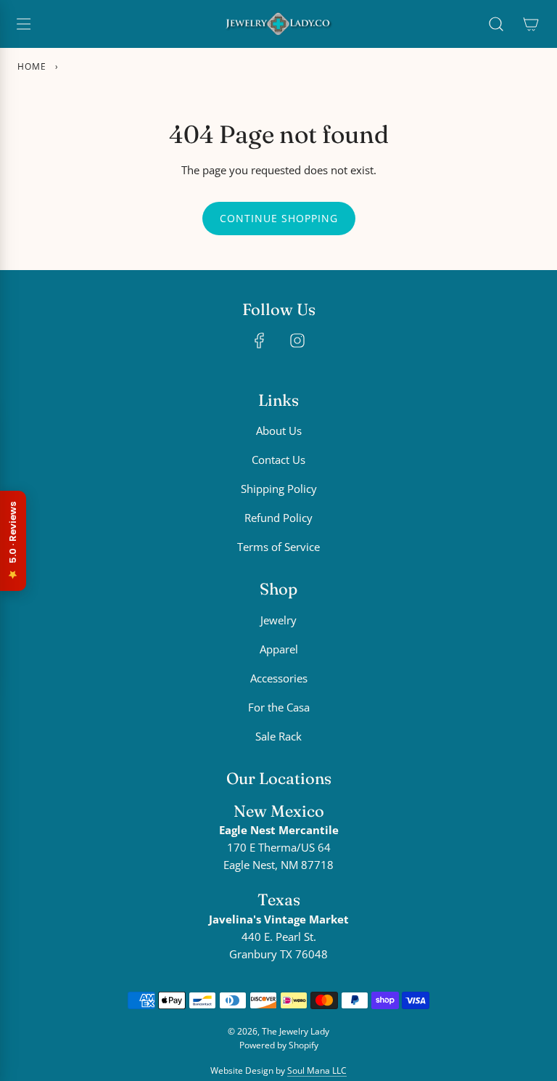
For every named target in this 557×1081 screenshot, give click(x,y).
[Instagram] (297, 340)
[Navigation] (23, 24)
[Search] (496, 24)
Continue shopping (279, 218)
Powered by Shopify (278, 1045)
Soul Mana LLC (317, 1070)
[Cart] (530, 24)
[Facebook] (259, 340)
